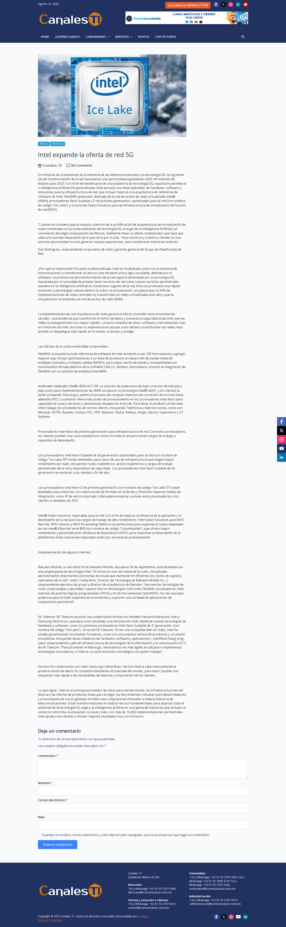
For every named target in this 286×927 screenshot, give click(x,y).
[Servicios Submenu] (132, 36)
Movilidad (57, 143)
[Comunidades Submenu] (109, 36)
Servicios (122, 36)
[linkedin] (238, 4)
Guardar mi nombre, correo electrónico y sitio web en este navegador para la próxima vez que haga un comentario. (126, 835)
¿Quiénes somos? (67, 36)
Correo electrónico (53, 800)
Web (41, 817)
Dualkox (143, 916)
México (44, 143)
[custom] (238, 916)
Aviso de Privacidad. (50, 920)
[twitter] (223, 4)
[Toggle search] (243, 37)
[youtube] (245, 4)
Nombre (45, 783)
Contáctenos (165, 36)
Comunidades (96, 36)
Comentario (48, 755)
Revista (143, 36)
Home (45, 36)
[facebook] (215, 4)
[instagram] (230, 4)
